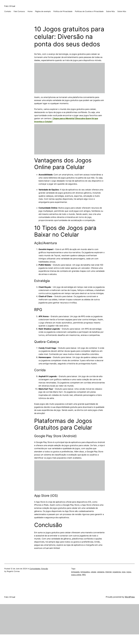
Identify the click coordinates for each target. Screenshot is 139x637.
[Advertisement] (69, 78)
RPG (84, 575)
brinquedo (75, 572)
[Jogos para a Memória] (64, 118)
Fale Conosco (19, 11)
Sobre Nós (110, 11)
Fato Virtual (9, 6)
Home (30, 11)
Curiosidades (35, 569)
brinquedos (85, 572)
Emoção (44, 569)
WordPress (130, 597)
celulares (100, 572)
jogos (129, 572)
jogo (124, 572)
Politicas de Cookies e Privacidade (89, 11)
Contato (7, 11)
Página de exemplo (43, 11)
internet (108, 572)
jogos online (76, 575)
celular (93, 572)
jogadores (117, 572)
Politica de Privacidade (62, 11)
